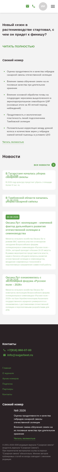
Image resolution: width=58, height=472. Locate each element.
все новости (42, 165)
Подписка (7, 383)
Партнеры (7, 389)
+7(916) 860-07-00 (18, 350)
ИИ (43, 6)
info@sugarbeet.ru (19, 355)
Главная (6, 368)
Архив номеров (10, 378)
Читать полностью (13, 142)
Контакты (7, 394)
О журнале (8, 373)
